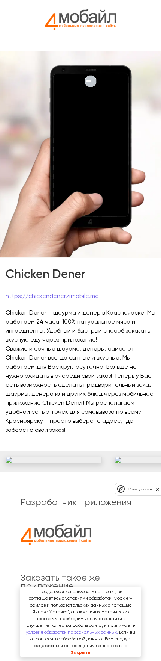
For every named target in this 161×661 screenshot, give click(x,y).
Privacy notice (140, 489)
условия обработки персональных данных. (72, 632)
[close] (157, 489)
